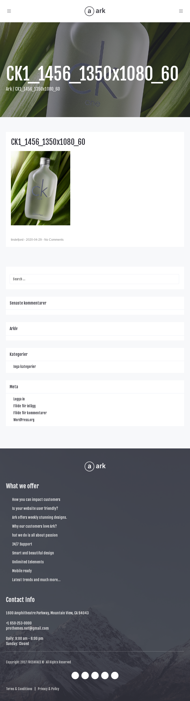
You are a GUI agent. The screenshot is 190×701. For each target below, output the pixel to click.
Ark (9, 89)
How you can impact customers (36, 499)
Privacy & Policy (48, 689)
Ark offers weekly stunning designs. (39, 517)
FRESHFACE (34, 662)
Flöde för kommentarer (30, 413)
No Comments (54, 239)
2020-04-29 (34, 239)
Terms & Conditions (19, 689)
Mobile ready (22, 571)
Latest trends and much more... (36, 579)
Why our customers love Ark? (34, 526)
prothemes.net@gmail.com (27, 628)
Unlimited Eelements (28, 562)
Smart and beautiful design (33, 553)
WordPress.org (23, 420)
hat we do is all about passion (35, 535)
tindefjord (17, 239)
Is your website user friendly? (35, 508)
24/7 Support (22, 544)
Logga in (19, 399)
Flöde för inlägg (24, 406)
